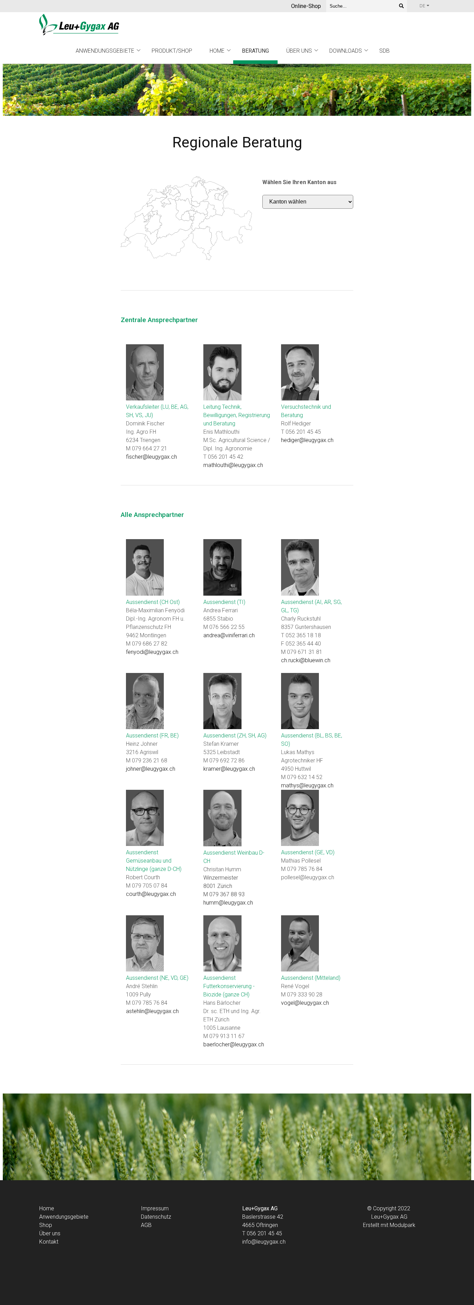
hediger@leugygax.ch (307, 440)
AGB (146, 1225)
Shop (45, 1225)
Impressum (155, 1208)
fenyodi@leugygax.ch (152, 652)
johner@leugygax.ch (150, 769)
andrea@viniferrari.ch (229, 635)
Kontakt (48, 1241)
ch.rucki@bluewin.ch (305, 660)
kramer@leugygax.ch (229, 769)
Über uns (299, 50)
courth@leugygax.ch (151, 894)
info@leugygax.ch (264, 1241)
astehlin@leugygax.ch (152, 1011)
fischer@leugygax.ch (151, 456)
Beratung (255, 50)
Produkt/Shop (172, 50)
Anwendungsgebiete (105, 50)
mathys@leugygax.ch (307, 785)
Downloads (345, 50)
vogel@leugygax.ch (305, 1003)
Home (217, 50)
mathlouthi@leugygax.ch (233, 465)
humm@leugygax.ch (228, 902)
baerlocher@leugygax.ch (233, 1044)
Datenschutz (156, 1216)
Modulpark (402, 1225)
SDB (384, 50)
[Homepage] (79, 25)
